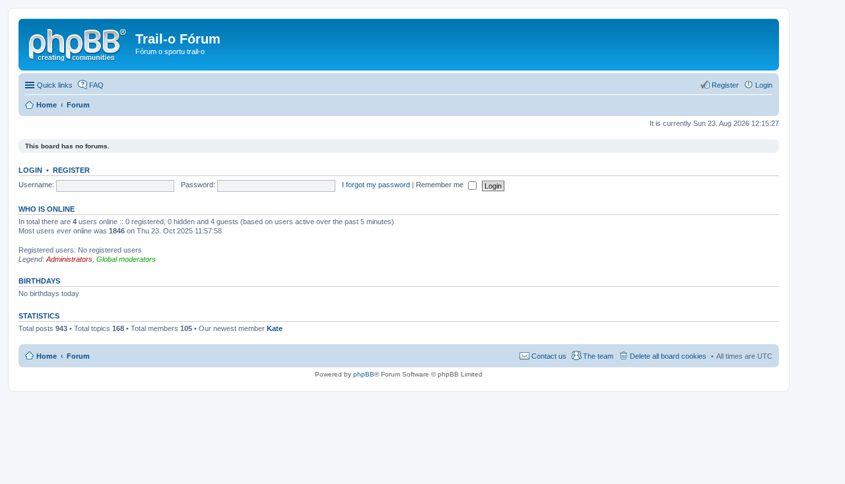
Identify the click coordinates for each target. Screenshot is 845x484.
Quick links (55, 85)
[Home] (78, 43)
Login (30, 170)
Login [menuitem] (763, 85)
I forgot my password (376, 185)
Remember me (440, 185)
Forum (78, 356)
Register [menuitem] (725, 85)
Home (46, 356)
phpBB (363, 374)
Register (71, 170)
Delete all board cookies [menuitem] (668, 356)
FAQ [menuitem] (96, 85)
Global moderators (126, 259)
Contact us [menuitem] (548, 356)
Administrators (69, 259)
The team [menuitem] (598, 356)
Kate (275, 328)
